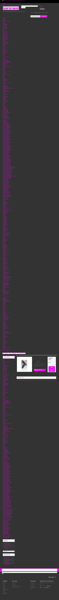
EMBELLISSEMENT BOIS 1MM (7, 62)
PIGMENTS (4, 40)
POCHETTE (4, 23)
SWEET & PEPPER (5, 327)
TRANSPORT (4, 430)
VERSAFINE (4, 342)
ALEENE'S (5, 547)
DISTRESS (4, 241)
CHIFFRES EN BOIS (5, 122)
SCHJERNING (5, 312)
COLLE (4, 77)
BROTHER (4, 214)
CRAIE (4, 95)
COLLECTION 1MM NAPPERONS (7, 168)
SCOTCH (4, 313)
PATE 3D (4, 71)
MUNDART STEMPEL (6, 292)
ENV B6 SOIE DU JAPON (6, 117)
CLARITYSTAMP (5, 225)
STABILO (4, 322)
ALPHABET (4, 64)
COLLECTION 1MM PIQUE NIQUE (7, 513)
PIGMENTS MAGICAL (6, 43)
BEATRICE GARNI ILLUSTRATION (7, 210)
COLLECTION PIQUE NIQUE (7, 146)
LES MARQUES (5, 197)
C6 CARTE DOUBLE (5, 450)
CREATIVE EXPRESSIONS (6, 236)
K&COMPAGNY (5, 267)
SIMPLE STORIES (5, 319)
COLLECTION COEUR (6, 151)
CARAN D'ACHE (5, 218)
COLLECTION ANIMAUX (6, 126)
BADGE (4, 396)
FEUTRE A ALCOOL (5, 97)
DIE (3, 372)
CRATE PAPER (5, 235)
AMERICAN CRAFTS (6, 203)
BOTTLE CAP (5, 213)
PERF (3, 33)
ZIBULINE (4, 348)
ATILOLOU (4, 207)
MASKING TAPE (5, 63)
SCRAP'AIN (4, 314)
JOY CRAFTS (5, 266)
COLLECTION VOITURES (6, 139)
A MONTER (4, 48)
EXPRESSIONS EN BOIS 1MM (7, 160)
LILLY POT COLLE (5, 278)
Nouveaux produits (33, 583)
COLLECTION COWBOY (6, 158)
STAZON (4, 324)
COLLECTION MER (5, 494)
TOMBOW (4, 335)
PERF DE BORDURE (6, 34)
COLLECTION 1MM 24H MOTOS (7, 169)
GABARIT (4, 391)
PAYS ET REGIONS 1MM (6, 161)
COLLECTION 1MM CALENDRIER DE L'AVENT (9, 176)
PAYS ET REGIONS (5, 464)
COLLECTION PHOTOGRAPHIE (7, 147)
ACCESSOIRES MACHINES (7, 83)
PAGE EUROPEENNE (6, 24)
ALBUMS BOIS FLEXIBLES (6, 186)
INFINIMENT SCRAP (6, 263)
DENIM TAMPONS (5, 239)
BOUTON (4, 68)
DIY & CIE (4, 243)
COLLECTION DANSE (6, 468)
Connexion (4, 3)
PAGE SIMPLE (5, 25)
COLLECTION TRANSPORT (6, 140)
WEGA (4, 347)
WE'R (3, 345)
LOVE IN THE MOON (6, 280)
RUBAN (4, 54)
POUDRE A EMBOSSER (6, 401)
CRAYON (4, 92)
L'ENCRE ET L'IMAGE (6, 271)
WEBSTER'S (4, 346)
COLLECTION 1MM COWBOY (7, 178)
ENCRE (4, 377)
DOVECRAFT (4, 246)
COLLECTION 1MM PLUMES (7, 166)
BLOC (3, 22)
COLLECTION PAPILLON (6, 483)
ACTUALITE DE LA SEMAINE (7, 196)
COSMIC (4, 231)
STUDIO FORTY (5, 325)
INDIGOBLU (4, 262)
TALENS (4, 329)
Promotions (32, 582)
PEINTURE (4, 382)
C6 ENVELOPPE (5, 455)
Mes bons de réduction (15, 587)
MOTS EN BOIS (5, 121)
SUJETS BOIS (5, 120)
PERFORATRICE (5, 32)
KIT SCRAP (4, 100)
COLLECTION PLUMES (6, 488)
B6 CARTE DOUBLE (5, 110)
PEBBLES (4, 303)
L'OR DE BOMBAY (5, 272)
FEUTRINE (4, 405)
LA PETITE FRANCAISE (6, 273)
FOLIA (4, 256)
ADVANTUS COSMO (5, 199)
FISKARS (4, 254)
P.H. (3, 296)
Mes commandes (14, 582)
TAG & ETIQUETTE (5, 56)
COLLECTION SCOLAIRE (6, 136)
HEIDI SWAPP (5, 261)
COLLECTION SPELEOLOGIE (7, 479)
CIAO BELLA (4, 223)
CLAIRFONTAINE (5, 224)
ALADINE (4, 200)
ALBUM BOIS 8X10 (5, 429)
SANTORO (4, 310)
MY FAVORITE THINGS (6, 293)
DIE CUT (4, 193)
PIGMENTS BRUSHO (6, 42)
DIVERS (4, 76)
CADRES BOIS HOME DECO (7, 181)
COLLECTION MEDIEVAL (6, 155)
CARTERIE (4, 103)
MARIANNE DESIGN (5, 282)
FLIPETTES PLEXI (5, 180)
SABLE (4, 411)
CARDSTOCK (5, 219)
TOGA (4, 334)
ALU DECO (6, 548)
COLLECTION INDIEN (6, 132)
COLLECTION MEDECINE (6, 493)
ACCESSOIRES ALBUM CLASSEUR (8, 88)
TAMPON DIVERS (5, 390)
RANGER (4, 308)
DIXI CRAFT (4, 242)
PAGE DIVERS (5, 27)
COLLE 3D (4, 79)
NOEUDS (4, 410)
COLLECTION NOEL (5, 134)
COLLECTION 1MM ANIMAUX (7, 502)
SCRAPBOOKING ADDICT (6, 317)
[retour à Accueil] (3, 353)
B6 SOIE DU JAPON (5, 112)
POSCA (4, 306)
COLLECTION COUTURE (6, 498)
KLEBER (4, 270)
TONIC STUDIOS (5, 336)
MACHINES (4, 82)
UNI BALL (4, 339)
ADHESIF (4, 439)
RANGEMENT (5, 86)
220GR (4, 105)
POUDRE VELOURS (5, 400)
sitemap (31, 588)
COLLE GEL (4, 78)
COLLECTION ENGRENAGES (7, 125)
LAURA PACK (5, 274)
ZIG (3, 349)
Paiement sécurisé (6, 562)
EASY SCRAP (5, 247)
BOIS (3, 46)
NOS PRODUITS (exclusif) (6, 119)
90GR (3, 445)
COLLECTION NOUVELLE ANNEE (7, 142)
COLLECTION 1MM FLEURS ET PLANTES (9, 509)
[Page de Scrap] (11, 8)
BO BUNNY (4, 212)
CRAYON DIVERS (5, 96)
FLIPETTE (4, 73)
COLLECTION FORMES (6, 130)
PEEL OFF (4, 69)
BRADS (4, 395)
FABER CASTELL (5, 251)
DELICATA (4, 238)
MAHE (4, 281)
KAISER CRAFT (5, 268)
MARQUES (6, 540)
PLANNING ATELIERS (6, 350)
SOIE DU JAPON (5, 107)
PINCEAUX (4, 98)
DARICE (4, 237)
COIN (3, 57)
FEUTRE (4, 93)
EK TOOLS (4, 249)
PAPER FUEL (5, 298)
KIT (3, 459)
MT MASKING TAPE (5, 291)
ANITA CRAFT (5, 204)
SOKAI (4, 321)
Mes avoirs (13, 583)
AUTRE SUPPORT (5, 28)
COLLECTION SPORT (6, 144)
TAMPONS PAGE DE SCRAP (7, 195)
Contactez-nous (5, 4)
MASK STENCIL (5, 285)
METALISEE (4, 108)
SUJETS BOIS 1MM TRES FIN (7, 159)
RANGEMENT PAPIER (6, 90)
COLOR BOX (4, 227)
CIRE (3, 416)
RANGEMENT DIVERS (6, 91)
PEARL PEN (4, 302)
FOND (3, 49)
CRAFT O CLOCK (5, 233)
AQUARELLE (4, 44)
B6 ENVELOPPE (5, 115)
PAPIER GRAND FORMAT (6, 362)
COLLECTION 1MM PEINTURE (7, 165)
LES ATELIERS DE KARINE (6, 276)
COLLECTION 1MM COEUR (6, 171)
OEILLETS (4, 406)
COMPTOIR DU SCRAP (6, 229)
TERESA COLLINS (5, 331)
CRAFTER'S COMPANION (6, 234)
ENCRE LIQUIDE (5, 38)
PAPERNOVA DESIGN (6, 300)
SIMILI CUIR (4, 29)
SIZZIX (4, 320)
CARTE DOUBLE (5, 449)
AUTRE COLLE (5, 80)
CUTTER (4, 425)
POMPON (4, 74)
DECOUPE (4, 30)
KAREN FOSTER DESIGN (6, 269)
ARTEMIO (4, 205)
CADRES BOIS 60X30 (6, 183)
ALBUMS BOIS (5, 184)
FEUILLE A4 (4, 444)
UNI (3, 19)
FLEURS (4, 53)
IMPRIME (4, 20)
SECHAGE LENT (5, 37)
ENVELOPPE (4, 454)
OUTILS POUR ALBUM (6, 194)
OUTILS (4, 81)
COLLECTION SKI (5, 141)
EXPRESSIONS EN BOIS (6, 463)
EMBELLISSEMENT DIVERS (7, 66)
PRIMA (4, 307)
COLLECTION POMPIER (6, 484)
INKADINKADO (5, 264)
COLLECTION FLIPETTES (6, 129)
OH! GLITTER (5, 295)
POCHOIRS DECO (5, 191)
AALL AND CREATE (5, 198)
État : (34, 362)
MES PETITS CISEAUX (6, 287)
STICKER (4, 58)
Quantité (50, 362)
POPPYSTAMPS (5, 305)
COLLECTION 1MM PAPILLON (7, 164)
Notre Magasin (6, 561)
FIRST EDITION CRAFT (6, 253)
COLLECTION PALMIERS (6, 135)
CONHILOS (4, 230)
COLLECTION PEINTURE (6, 145)
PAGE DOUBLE (5, 367)
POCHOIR (4, 51)
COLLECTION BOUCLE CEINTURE (7, 150)
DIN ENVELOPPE (5, 116)
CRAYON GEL (5, 435)
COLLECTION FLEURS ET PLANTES (8, 156)
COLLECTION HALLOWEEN (7, 131)
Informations (7, 554)
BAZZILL (4, 209)
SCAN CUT (4, 311)
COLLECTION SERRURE (6, 157)
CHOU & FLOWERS (5, 222)
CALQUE (4, 106)
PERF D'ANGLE (5, 35)
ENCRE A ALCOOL (5, 41)
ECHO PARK (4, 248)
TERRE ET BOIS (5, 332)
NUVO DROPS (5, 72)
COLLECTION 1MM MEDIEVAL (7, 175)
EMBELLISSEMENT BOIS (6, 61)
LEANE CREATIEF (5, 275)
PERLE (4, 67)
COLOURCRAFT (5, 228)
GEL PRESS (4, 257)
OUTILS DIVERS (5, 85)
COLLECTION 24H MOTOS (6, 489)
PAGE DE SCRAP (5, 297)
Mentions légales (6, 558)
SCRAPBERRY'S (5, 315)
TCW (3, 330)
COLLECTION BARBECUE (6, 152)
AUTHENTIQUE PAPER (6, 208)
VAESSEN (4, 340)
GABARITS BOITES (5, 190)
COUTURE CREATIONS (6, 232)
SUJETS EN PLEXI (5, 179)
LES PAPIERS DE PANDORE (7, 277)
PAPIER (4, 18)
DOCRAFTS (4, 244)
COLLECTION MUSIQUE (6, 474)
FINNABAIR (4, 252)
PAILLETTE (4, 59)
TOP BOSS (4, 337)
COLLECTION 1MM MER (6, 173)
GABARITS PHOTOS (6, 188)
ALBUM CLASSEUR (5, 87)
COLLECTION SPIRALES (6, 154)
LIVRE (4, 102)
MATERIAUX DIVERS (6, 101)
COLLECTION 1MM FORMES (7, 503)
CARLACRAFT (5, 220)
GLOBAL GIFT (5, 258)
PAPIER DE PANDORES (6, 301)
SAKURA (4, 309)
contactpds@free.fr (46, 587)
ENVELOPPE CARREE (6, 118)
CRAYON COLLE (5, 420)
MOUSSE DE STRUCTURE (6, 415)
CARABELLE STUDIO (6, 217)
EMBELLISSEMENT (5, 52)
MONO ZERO (4, 290)
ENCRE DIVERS (5, 39)
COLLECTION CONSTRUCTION (7, 127)
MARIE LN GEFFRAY (6, 283)
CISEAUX (4, 424)
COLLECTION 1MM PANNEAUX (7, 174)
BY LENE (4, 215)
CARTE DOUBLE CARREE (6, 113)
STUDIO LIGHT (5, 326)
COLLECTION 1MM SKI (6, 163)
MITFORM (4, 288)
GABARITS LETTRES (6, 189)
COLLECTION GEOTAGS (6, 124)
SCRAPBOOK (5, 316)
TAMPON (4, 386)
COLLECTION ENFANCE (6, 469)
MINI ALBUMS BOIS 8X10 (6, 185)
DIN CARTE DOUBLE (6, 111)
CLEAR (4, 47)
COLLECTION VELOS (6, 478)
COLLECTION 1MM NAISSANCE (7, 170)
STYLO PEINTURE (5, 434)
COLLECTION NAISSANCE (6, 149)
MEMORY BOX (5, 286)
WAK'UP (4, 344)
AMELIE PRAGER (5, 202)
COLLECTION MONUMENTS (7, 473)
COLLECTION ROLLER (6, 137)
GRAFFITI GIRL (5, 259)
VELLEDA (4, 341)
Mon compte (14, 581)
